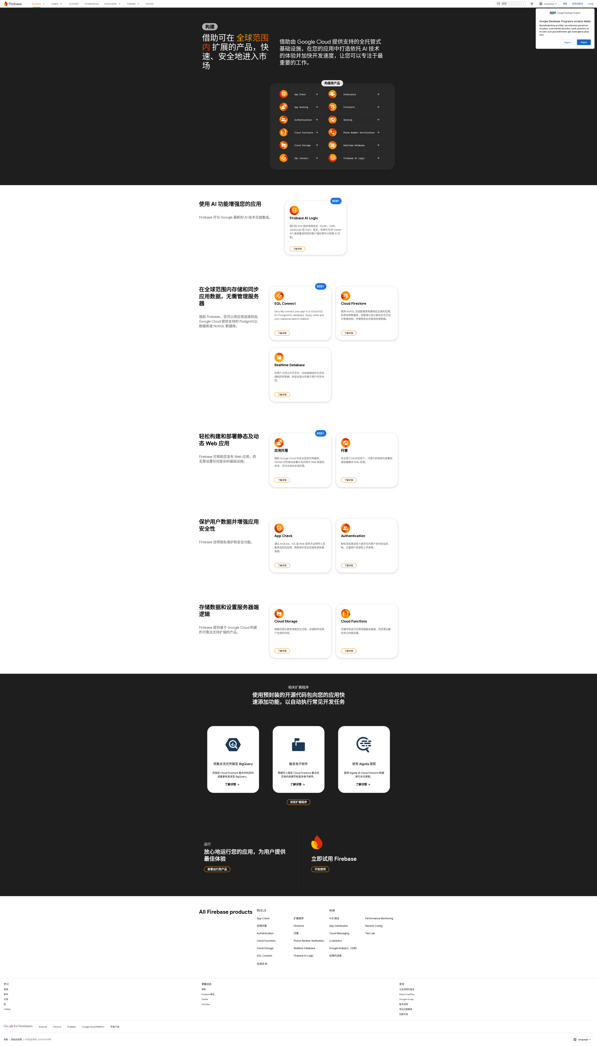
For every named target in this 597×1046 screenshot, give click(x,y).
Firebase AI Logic (303, 955)
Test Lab (370, 933)
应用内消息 (335, 955)
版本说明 (403, 1004)
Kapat (567, 42)
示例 (6, 999)
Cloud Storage (265, 948)
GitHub (7, 1009)
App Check (263, 918)
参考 (6, 994)
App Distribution (338, 925)
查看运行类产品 (217, 869)
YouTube (205, 1004)
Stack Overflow (406, 994)
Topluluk (131, 3)
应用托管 (262, 925)
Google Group (406, 999)
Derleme (36, 3)
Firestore (299, 925)
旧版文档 (403, 1014)
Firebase (71, 1026)
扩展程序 (299, 918)
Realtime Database (304, 948)
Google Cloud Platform (93, 1026)
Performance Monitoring (379, 918)
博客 (565, 3)
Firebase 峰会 (208, 994)
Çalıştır (55, 3)
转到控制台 (577, 3)
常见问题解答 (405, 1009)
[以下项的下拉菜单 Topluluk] (139, 3)
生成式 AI (262, 963)
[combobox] (511, 4)
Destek (150, 3)
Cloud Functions (266, 940)
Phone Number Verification (309, 940)
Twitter (204, 999)
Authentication (265, 933)
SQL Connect (264, 955)
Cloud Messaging (339, 933)
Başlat (584, 42)
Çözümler (74, 3)
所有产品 (115, 1026)
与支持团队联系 (406, 989)
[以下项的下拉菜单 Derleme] (45, 3)
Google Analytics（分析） (344, 948)
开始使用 (320, 869)
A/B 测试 (334, 918)
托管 (296, 933)
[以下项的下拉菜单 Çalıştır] (62, 3)
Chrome (57, 1026)
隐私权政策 (16, 1039)
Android (43, 1026)
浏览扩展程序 (298, 802)
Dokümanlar (110, 3)
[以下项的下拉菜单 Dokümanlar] (120, 3)
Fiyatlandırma (92, 3)
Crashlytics (335, 940)
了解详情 (297, 248)
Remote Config (373, 925)
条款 (6, 1039)
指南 (6, 989)
